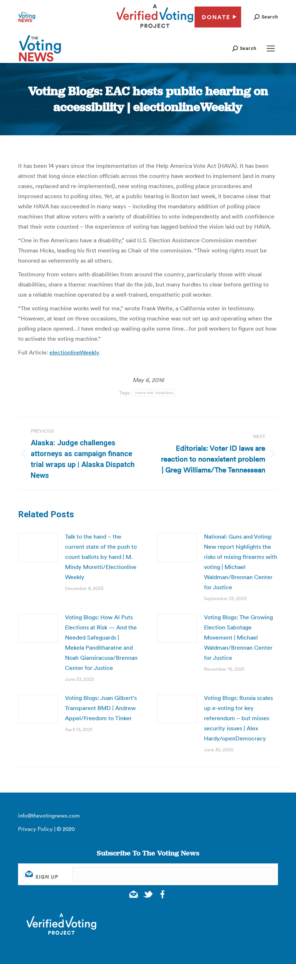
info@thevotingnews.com (49, 815)
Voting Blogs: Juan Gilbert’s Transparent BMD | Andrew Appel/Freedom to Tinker (101, 708)
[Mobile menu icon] (271, 48)
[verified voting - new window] (155, 29)
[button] (266, 17)
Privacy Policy (35, 828)
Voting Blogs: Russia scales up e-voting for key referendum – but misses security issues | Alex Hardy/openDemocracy (238, 718)
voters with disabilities (154, 393)
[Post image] (38, 547)
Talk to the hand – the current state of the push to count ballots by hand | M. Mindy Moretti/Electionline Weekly (101, 557)
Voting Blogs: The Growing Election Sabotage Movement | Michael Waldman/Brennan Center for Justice (238, 637)
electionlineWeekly (74, 352)
